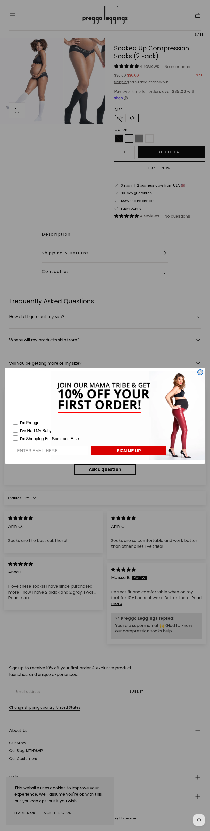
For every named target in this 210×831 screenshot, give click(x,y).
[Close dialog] (200, 372)
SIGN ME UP (129, 450)
